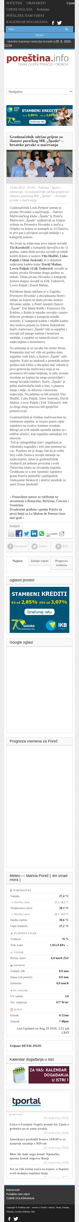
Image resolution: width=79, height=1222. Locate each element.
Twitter (59, 22)
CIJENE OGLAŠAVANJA (20, 1198)
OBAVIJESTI (36, 3)
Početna (43, 187)
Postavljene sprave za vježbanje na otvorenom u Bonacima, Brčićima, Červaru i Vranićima (39, 501)
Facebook (53, 22)
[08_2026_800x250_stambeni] (39, 115)
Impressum (13, 1189)
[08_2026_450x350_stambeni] (39, 609)
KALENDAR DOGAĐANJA (27, 22)
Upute (71, 3)
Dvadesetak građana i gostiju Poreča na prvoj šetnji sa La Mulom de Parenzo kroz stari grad (37, 514)
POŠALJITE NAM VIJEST (25, 15)
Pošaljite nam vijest (18, 1193)
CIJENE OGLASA (19, 9)
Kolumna (43, 9)
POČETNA (14, 3)
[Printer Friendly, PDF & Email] (61, 533)
